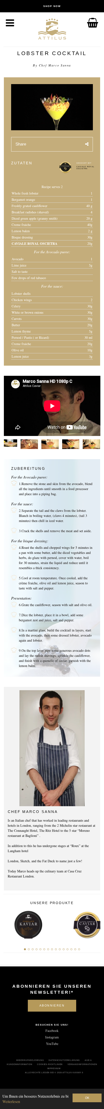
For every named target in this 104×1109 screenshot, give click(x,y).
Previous (8, 923)
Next (95, 923)
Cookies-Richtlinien (50, 1064)
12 (67, 949)
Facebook (52, 1030)
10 (60, 949)
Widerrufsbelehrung (30, 1060)
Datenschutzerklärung (64, 1060)
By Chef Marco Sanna (52, 65)
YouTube (52, 1043)
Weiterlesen (11, 1101)
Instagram (52, 1037)
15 (79, 949)
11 (64, 949)
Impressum (54, 1068)
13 (71, 949)
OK (87, 1098)
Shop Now (52, 6)
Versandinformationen (82, 1064)
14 (75, 949)
